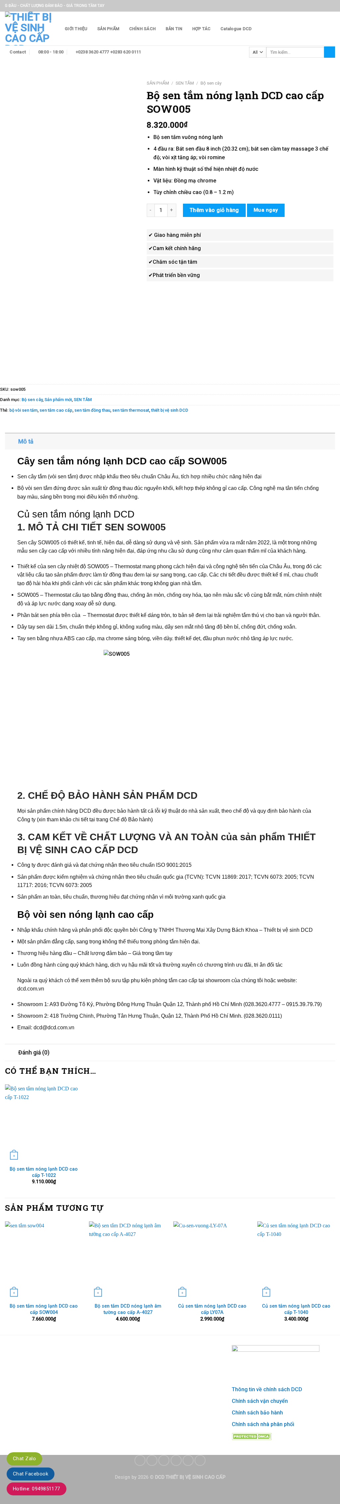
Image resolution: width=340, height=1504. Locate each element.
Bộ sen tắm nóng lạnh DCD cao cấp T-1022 (44, 1172)
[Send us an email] (176, 1460)
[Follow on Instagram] (151, 1460)
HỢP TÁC (201, 28)
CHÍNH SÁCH (142, 28)
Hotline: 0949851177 (36, 1489)
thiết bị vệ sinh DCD (169, 410)
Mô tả (25, 441)
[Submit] (329, 52)
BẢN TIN (174, 28)
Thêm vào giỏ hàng (214, 210)
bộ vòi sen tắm (23, 410)
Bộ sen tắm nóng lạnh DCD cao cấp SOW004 (44, 1309)
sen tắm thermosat (130, 410)
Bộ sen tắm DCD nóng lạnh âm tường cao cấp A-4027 (128, 1309)
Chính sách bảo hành (257, 1412)
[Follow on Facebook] (139, 1460)
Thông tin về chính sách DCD (267, 1389)
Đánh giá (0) (33, 1052)
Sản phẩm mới (58, 399)
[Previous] (5, 1277)
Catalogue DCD (236, 28)
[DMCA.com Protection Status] (252, 1436)
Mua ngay (266, 210)
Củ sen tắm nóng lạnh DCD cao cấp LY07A (212, 1309)
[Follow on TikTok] (163, 1460)
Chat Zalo (24, 1459)
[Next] (335, 1277)
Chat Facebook (30, 1474)
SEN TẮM (185, 83)
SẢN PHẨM (108, 28)
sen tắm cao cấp (56, 410)
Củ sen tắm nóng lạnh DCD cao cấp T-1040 (296, 1309)
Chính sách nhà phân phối (263, 1424)
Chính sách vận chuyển (260, 1401)
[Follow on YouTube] (200, 1460)
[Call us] (188, 1460)
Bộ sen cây (211, 83)
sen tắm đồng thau (92, 410)
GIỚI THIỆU (76, 28)
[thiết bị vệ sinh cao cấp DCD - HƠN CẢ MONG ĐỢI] (30, 28)
